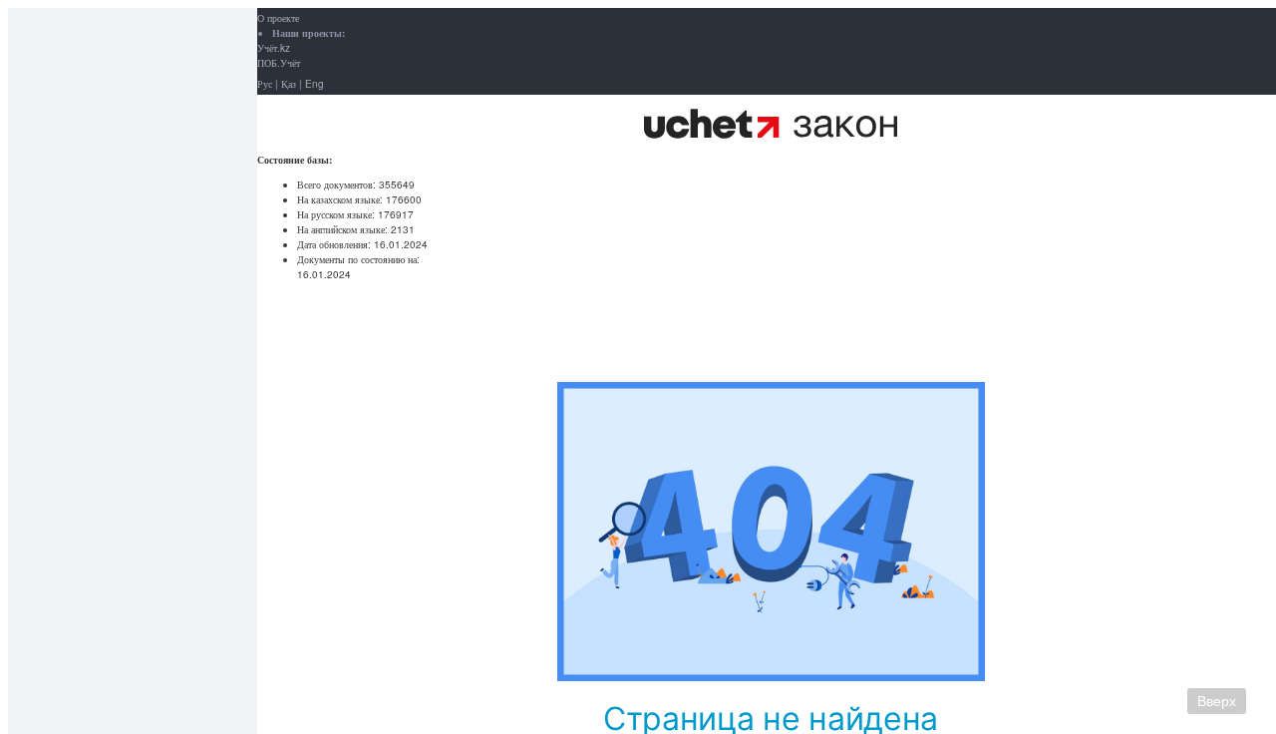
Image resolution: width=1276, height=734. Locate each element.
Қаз (288, 84)
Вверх (1216, 701)
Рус (264, 84)
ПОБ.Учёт (278, 63)
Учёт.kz (273, 48)
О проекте (278, 18)
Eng (314, 84)
